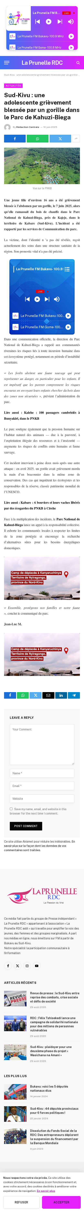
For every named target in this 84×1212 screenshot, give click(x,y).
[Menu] (6, 62)
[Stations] (67, 269)
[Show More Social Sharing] (76, 138)
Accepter (61, 1202)
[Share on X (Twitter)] (60, 138)
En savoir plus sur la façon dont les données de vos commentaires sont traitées (39, 846)
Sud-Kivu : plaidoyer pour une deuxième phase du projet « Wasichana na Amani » (51, 1051)
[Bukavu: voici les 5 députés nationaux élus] (15, 1092)
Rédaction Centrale (27, 127)
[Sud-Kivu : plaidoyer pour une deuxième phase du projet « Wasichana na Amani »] (15, 1052)
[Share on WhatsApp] (37, 138)
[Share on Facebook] (15, 138)
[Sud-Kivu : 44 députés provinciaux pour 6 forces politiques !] (15, 1114)
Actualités (13, 85)
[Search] (78, 62)
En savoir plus (46, 1191)
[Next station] (37, 22)
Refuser (21, 1202)
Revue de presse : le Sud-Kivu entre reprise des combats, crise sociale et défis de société (54, 997)
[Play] (48, 22)
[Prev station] (59, 22)
